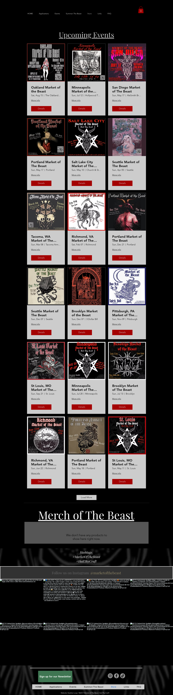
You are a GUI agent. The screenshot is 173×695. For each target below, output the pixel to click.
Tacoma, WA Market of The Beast (42, 239)
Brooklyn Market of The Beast (125, 388)
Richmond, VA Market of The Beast (42, 462)
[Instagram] (110, 675)
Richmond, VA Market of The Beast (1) (83, 239)
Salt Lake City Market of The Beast (83, 164)
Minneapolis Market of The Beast (83, 388)
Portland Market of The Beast (46, 164)
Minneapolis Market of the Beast (82, 89)
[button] (141, 9)
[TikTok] (122, 675)
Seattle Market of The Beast (125, 164)
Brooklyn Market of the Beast (85, 313)
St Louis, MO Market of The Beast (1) (42, 388)
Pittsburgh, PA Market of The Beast (123, 313)
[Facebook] (116, 675)
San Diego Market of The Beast (126, 89)
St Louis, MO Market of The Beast (123, 462)
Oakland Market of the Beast (45, 89)
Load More (86, 497)
